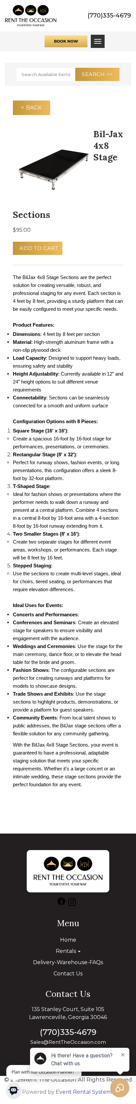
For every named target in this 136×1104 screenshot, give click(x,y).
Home (68, 940)
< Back (31, 107)
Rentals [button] (66, 951)
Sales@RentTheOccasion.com (68, 1042)
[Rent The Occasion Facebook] (61, 903)
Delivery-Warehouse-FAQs (68, 962)
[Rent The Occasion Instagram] (72, 903)
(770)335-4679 (109, 15)
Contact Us (68, 973)
